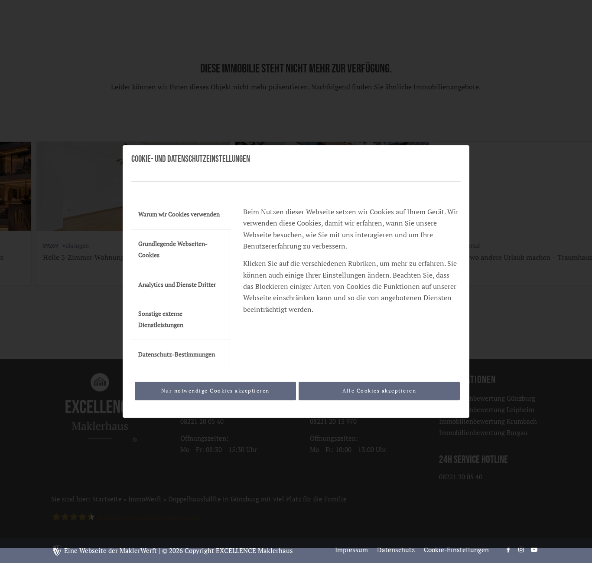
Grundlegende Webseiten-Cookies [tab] (173, 249)
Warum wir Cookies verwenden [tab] (179, 214)
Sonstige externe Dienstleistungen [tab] (160, 319)
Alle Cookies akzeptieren (379, 390)
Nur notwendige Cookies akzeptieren (215, 390)
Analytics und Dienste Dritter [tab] (177, 284)
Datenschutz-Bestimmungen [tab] (176, 354)
